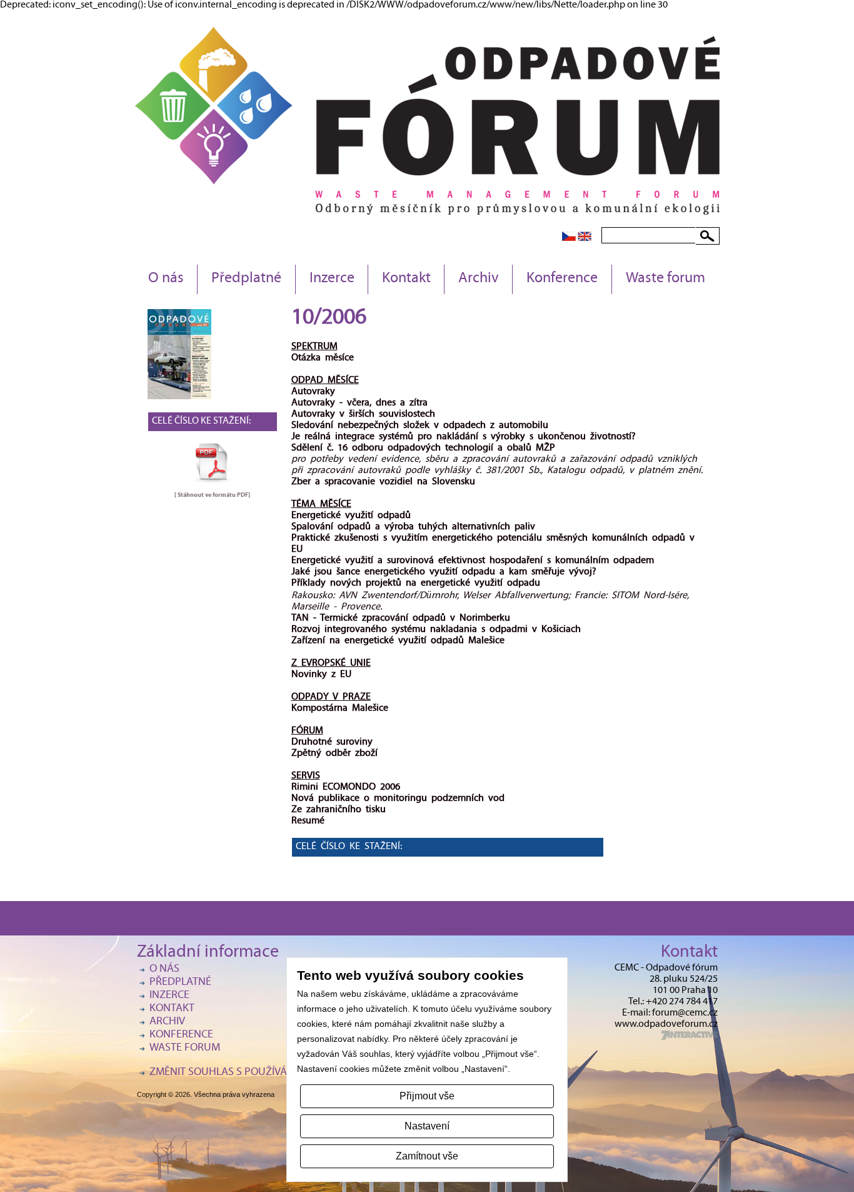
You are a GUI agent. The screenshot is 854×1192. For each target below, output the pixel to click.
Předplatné (246, 279)
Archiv (478, 279)
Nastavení (427, 1126)
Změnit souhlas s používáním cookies (249, 1072)
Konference (562, 279)
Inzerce (331, 279)
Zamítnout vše (427, 1156)
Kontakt (406, 279)
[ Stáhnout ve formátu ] (212, 495)
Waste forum (665, 279)
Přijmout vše (427, 1096)
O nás (166, 279)
